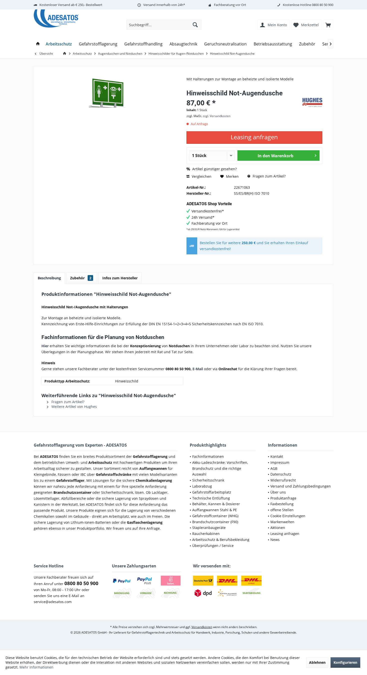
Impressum (279, 462)
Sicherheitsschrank (208, 480)
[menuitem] (328, 25)
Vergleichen (201, 176)
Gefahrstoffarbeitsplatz (211, 492)
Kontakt (276, 456)
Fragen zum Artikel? (269, 176)
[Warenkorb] (328, 25)
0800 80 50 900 (322, 4)
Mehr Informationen (36, 667)
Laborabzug (202, 486)
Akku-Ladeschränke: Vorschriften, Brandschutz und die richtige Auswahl (220, 468)
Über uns (278, 492)
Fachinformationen (208, 456)
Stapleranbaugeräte (209, 527)
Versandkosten (201, 627)
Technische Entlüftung (211, 498)
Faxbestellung (282, 504)
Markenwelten (282, 521)
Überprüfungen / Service (213, 545)
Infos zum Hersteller (120, 278)
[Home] (38, 44)
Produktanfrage (283, 498)
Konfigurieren (345, 662)
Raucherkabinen (206, 533)
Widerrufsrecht (283, 480)
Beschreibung (49, 278)
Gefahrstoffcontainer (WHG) (215, 515)
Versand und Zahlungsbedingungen (300, 486)
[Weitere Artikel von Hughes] (312, 102)
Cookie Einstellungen (287, 515)
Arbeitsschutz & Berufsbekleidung (220, 539)
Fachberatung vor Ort (230, 4)
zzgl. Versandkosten (216, 116)
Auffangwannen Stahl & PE (214, 509)
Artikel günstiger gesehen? (214, 169)
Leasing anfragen (284, 533)
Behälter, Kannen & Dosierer (216, 504)
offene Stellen (282, 509)
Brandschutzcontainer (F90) (215, 521)
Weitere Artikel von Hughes (73, 406)
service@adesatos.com (53, 601)
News (275, 539)
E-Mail (197, 368)
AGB (273, 468)
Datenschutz (280, 474)
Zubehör (80, 278)
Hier (45, 345)
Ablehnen (317, 662)
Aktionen (277, 527)
